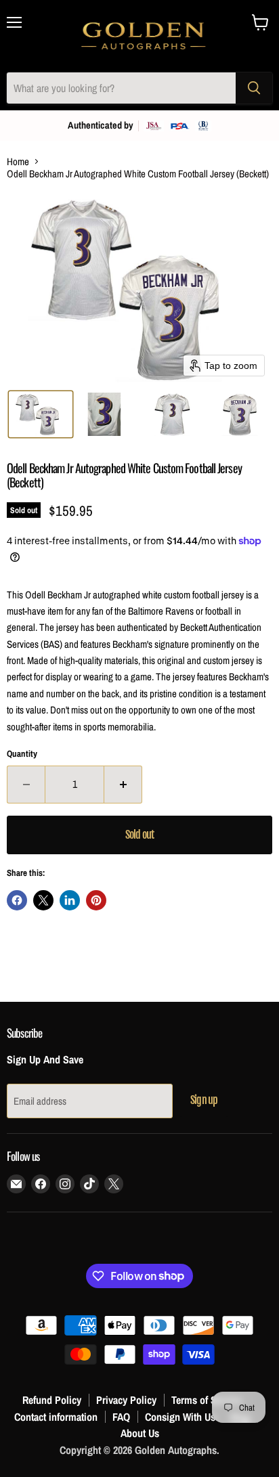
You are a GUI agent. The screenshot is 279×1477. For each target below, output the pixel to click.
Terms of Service (206, 1399)
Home (18, 161)
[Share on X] (43, 900)
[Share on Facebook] (17, 900)
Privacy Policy (126, 1399)
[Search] (254, 88)
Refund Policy (51, 1399)
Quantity (22, 754)
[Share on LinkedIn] (70, 900)
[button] (40, 414)
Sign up (203, 1100)
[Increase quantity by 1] (123, 784)
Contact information (56, 1416)
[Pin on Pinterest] (96, 900)
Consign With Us (180, 1416)
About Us (140, 1433)
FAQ (121, 1416)
